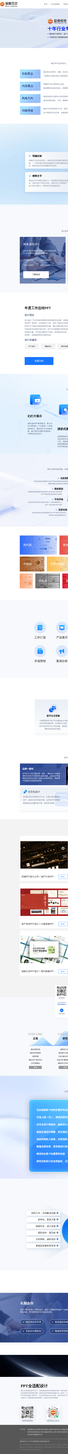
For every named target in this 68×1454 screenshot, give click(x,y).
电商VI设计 (61, 1447)
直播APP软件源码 (42, 1429)
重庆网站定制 (32, 1429)
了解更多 (36, 274)
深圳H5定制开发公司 (34, 1432)
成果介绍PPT (45, 265)
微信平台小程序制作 (26, 1447)
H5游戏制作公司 (38, 1447)
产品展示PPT (29, 260)
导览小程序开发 (25, 1450)
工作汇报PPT (29, 265)
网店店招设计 (38, 1444)
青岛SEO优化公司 (36, 1450)
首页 (45, 4)
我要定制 (39, 361)
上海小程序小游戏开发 (60, 1432)
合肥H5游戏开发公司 (50, 1447)
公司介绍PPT (45, 260)
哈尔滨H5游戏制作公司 (35, 1434)
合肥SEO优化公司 (54, 1429)
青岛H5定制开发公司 (50, 1444)
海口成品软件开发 (47, 1432)
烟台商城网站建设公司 (27, 1444)
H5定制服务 (55, 4)
